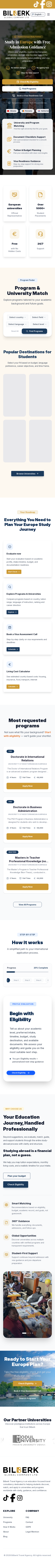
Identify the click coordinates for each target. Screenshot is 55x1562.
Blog (5, 1536)
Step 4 (38, 980)
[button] (17, 317)
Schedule (12, 649)
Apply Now (27, 786)
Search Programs (27, 1398)
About (6, 1532)
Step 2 (16, 980)
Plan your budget (17, 1176)
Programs (7, 1522)
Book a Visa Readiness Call (30, 95)
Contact (29, 1522)
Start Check (12, 572)
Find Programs (29, 89)
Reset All (14, 331)
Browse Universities (26, 474)
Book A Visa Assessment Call (27, 1391)
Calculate (11, 687)
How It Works (9, 1527)
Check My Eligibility (29, 82)
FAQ (27, 1517)
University (8, 1517)
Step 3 (27, 980)
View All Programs (27, 904)
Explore (11, 612)
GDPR (28, 1527)
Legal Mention (32, 1532)
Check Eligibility (15, 1184)
